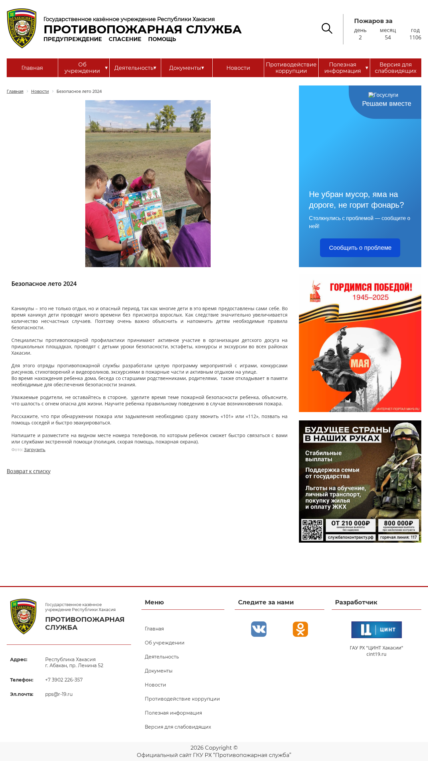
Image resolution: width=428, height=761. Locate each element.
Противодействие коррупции (291, 67)
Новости (238, 68)
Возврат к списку (28, 471)
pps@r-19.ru (59, 694)
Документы (186, 67)
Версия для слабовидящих (395, 67)
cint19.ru (376, 654)
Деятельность (135, 67)
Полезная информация (346, 67)
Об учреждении (86, 67)
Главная (32, 68)
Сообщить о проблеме (360, 247)
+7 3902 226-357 (64, 680)
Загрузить (34, 449)
